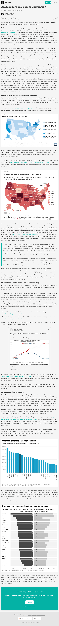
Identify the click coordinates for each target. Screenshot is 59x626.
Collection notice (40, 615)
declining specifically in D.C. (23, 376)
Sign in (55, 2)
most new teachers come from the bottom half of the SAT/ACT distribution (29, 418)
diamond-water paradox (8, 32)
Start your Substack (25, 619)
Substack (22, 622)
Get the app (37, 619)
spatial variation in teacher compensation (22, 108)
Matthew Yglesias (9, 13)
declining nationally (7, 376)
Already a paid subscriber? (29, 606)
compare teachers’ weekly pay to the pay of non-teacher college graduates (31, 163)
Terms (34, 615)
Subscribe (48, 2)
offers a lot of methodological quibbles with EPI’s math (28, 234)
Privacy (29, 615)
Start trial (29, 602)
